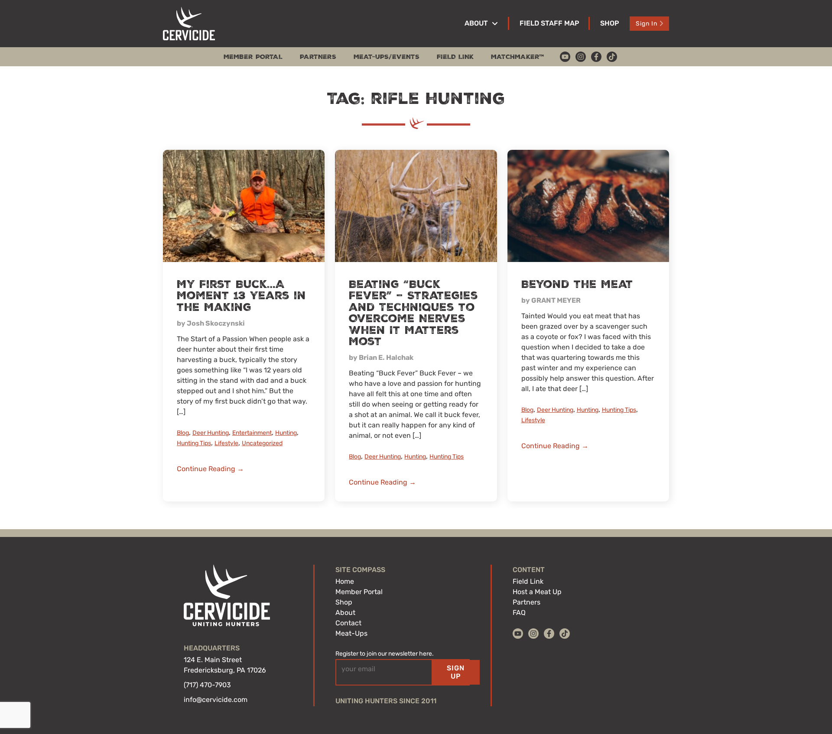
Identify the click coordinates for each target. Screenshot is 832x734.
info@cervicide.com (215, 699)
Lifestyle (226, 443)
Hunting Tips (194, 443)
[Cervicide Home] (189, 23)
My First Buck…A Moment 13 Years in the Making (241, 296)
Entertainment (252, 433)
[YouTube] (565, 57)
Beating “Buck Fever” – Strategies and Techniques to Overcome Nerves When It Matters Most (413, 313)
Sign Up (456, 672)
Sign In (646, 23)
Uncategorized (262, 443)
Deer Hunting (210, 433)
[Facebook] (596, 57)
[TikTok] (612, 57)
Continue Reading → (210, 469)
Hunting (286, 433)
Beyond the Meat (577, 284)
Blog (183, 433)
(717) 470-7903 (207, 685)
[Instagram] (580, 57)
